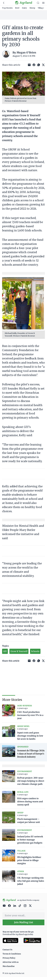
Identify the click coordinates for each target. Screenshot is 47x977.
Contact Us (7, 949)
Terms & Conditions (12, 954)
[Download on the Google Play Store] (34, 940)
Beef (17, 8)
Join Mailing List (23, 922)
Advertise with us (11, 962)
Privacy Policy (9, 958)
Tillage (41, 8)
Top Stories (7, 8)
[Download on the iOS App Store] (12, 940)
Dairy (24, 8)
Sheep (32, 8)
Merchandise (9, 966)
